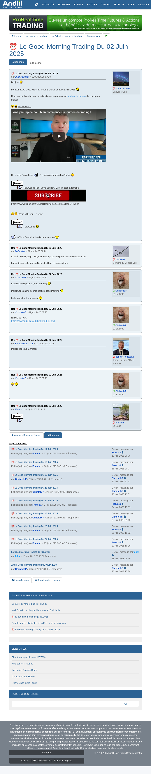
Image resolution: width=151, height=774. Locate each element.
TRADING (119, 4)
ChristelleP (21, 479)
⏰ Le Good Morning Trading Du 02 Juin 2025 (68, 50)
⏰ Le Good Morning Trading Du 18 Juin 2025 (34, 462)
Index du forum (21, 580)
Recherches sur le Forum (24, 683)
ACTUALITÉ (48, 4)
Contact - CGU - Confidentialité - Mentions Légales (46, 760)
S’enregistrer (93, 36)
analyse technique (77, 96)
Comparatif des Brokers (24, 676)
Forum (17, 36)
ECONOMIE (64, 4)
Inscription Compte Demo (24, 670)
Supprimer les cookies (48, 580)
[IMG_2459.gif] (48, 196)
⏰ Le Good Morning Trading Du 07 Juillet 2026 (36, 629)
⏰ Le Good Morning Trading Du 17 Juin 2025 (34, 449)
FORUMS (78, 4)
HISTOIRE (92, 4)
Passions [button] (142, 4)
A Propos (46, 752)
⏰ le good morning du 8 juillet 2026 (30, 616)
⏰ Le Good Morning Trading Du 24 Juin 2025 (34, 500)
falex (17, 556)
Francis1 (37, 453)
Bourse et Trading (37, 36)
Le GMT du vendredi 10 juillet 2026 (29, 604)
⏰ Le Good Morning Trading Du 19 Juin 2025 (34, 475)
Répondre (19, 62)
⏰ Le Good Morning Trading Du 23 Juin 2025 (34, 488)
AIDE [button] (130, 4)
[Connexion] (106, 36)
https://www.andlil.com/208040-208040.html (33, 321)
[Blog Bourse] (12, 4)
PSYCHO (105, 4)
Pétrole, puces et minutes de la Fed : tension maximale (39, 623)
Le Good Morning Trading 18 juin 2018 (30, 552)
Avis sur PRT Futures (22, 663)
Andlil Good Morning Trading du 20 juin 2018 (34, 565)
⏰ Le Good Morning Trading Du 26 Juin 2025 (34, 526)
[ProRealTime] (75, 23)
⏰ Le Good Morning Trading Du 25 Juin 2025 (34, 513)
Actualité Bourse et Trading (68, 36)
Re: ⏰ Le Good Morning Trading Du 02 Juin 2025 (36, 248)
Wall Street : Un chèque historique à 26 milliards (36, 610)
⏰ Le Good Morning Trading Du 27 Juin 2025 (34, 539)
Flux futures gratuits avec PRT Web (29, 657)
